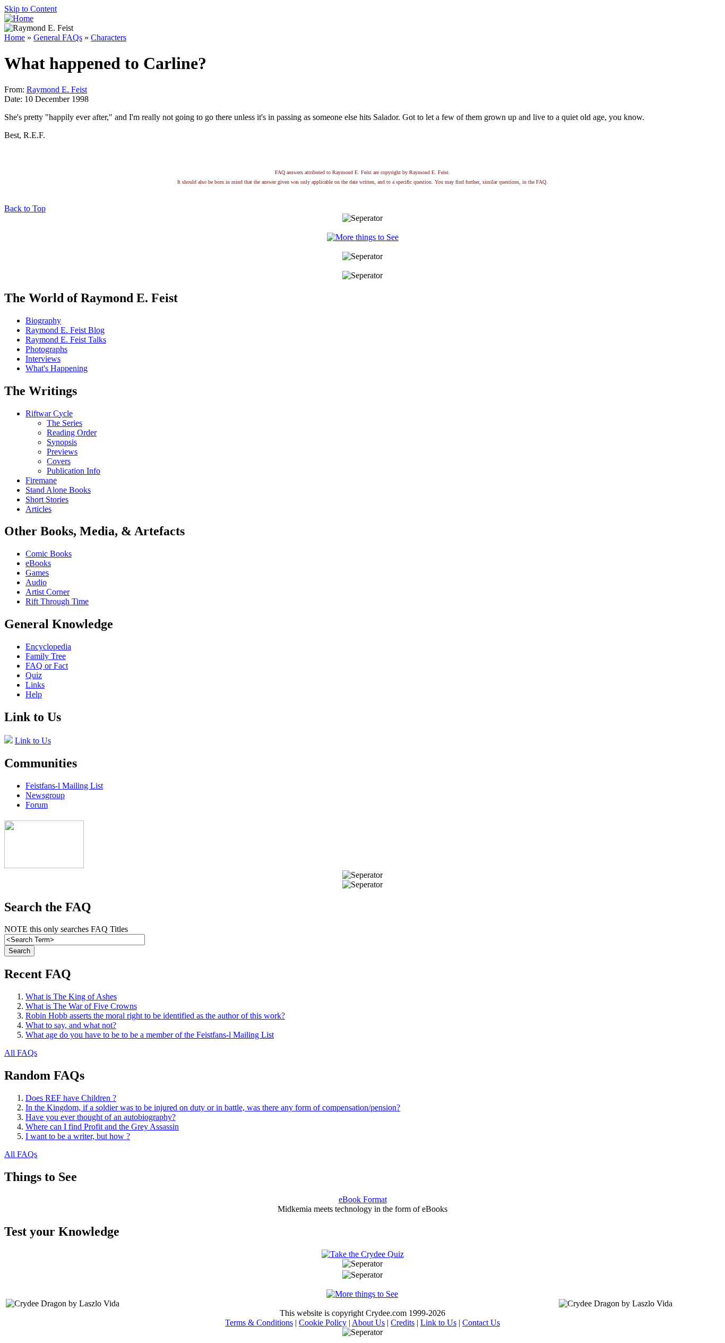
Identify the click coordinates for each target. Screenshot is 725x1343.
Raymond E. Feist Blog (65, 330)
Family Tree (45, 656)
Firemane (41, 480)
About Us (368, 1322)
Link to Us (33, 740)
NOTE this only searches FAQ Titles (66, 929)
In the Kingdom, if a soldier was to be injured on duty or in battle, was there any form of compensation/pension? (212, 1107)
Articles (38, 509)
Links (35, 684)
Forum (36, 804)
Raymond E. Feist (57, 89)
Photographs (46, 349)
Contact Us (481, 1322)
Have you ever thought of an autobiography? (100, 1117)
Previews (62, 451)
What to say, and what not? (70, 1025)
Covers (59, 461)
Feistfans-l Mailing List (64, 785)
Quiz (33, 675)
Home (14, 37)
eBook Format (363, 1199)
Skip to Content (30, 8)
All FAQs (20, 1052)
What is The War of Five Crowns (81, 1006)
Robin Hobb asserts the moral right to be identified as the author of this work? (155, 1015)
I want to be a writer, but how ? (77, 1136)
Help (33, 694)
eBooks (38, 563)
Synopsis (62, 442)
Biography (43, 320)
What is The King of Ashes (71, 996)
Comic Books (48, 553)
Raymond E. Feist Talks (65, 339)
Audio (36, 582)
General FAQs (57, 37)
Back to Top (25, 208)
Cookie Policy (323, 1322)
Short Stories (46, 499)
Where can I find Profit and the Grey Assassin (102, 1126)
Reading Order (72, 432)
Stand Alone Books (58, 489)
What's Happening (56, 368)
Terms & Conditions (259, 1322)
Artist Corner (47, 591)
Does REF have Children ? (70, 1097)
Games (37, 572)
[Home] (18, 18)
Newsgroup (45, 795)
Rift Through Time (57, 601)
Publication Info (73, 470)
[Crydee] (44, 865)
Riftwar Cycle (49, 413)
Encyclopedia (48, 646)
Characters (108, 37)
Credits (403, 1322)
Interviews (43, 358)
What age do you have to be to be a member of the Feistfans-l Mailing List (149, 1034)
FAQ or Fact (46, 665)
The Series (64, 422)
